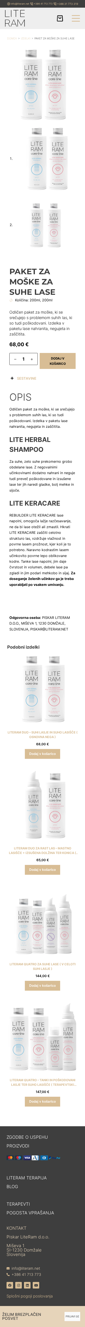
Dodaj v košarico (58, 360)
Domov (12, 38)
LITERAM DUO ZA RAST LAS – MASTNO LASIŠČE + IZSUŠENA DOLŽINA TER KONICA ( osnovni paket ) (42, 852)
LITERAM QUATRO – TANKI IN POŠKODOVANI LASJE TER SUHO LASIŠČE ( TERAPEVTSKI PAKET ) (42, 1084)
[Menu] (76, 18)
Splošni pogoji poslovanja (30, 1296)
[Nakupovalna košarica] (60, 18)
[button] (42, 378)
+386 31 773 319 (67, 3)
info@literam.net (20, 3)
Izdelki (26, 38)
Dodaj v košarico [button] (42, 754)
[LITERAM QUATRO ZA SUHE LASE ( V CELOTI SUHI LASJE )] (42, 921)
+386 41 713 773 (43, 3)
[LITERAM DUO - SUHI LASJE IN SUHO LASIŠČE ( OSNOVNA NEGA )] (42, 689)
